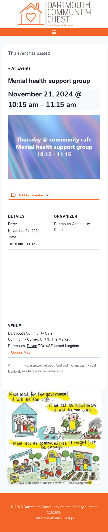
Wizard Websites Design (54, 518)
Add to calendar (31, 195)
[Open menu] (54, 32)
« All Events (19, 68)
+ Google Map (19, 352)
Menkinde (15, 371)
